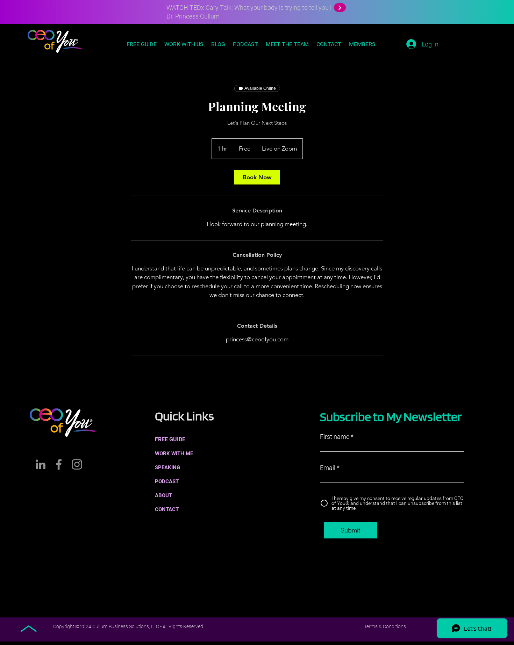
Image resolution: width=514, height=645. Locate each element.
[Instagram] (77, 464)
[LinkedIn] (41, 464)
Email (327, 468)
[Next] (340, 7)
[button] (193, 509)
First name (334, 437)
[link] (257, 177)
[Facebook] (59, 464)
